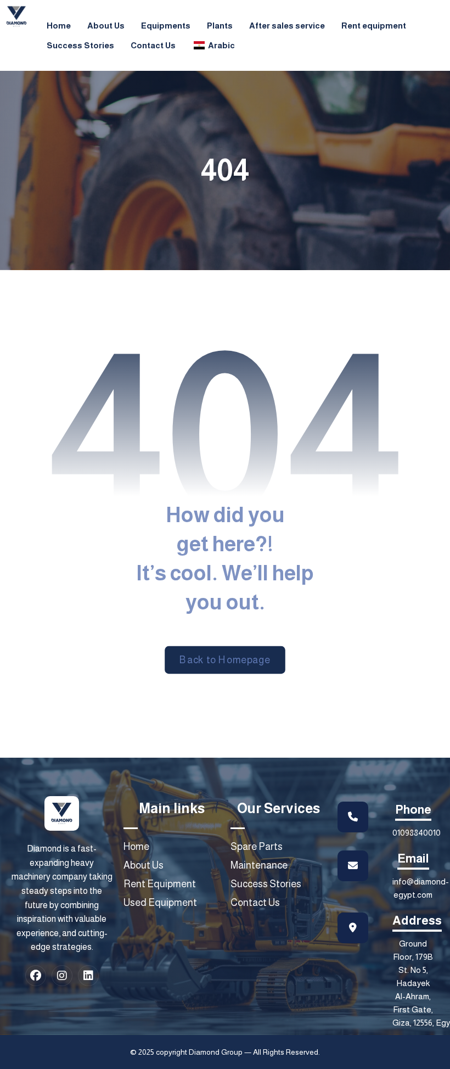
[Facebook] (35, 975)
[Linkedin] (88, 975)
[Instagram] (62, 975)
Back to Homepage (225, 659)
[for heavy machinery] (16, 16)
